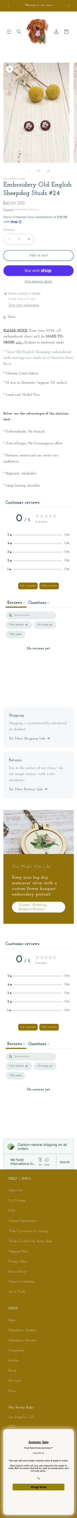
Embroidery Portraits (23, 1340)
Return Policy (17, 1271)
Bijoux (12, 1370)
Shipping (8, 209)
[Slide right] (48, 171)
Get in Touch (17, 1291)
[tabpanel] (39, 653)
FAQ (12, 1210)
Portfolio (14, 1360)
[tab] (39, 603)
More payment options (38, 281)
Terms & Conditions (22, 1281)
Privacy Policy (18, 1261)
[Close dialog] (7, 1433)
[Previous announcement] (8, 5)
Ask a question (28, 586)
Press (12, 1391)
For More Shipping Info (27, 738)
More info (65, 1161)
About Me (16, 1190)
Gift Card (15, 1381)
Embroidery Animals (23, 1330)
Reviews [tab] (16, 603)
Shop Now (39, 1487)
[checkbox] (15, 634)
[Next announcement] (69, 5)
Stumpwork (16, 1350)
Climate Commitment (23, 1221)
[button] (9, 32)
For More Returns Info (26, 789)
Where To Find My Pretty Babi (30, 1241)
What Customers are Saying (28, 1231)
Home (12, 1320)
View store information (23, 305)
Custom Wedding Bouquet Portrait (33, 907)
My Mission (17, 1200)
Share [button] (11, 317)
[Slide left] (29, 171)
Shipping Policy (19, 1251)
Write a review (49, 586)
